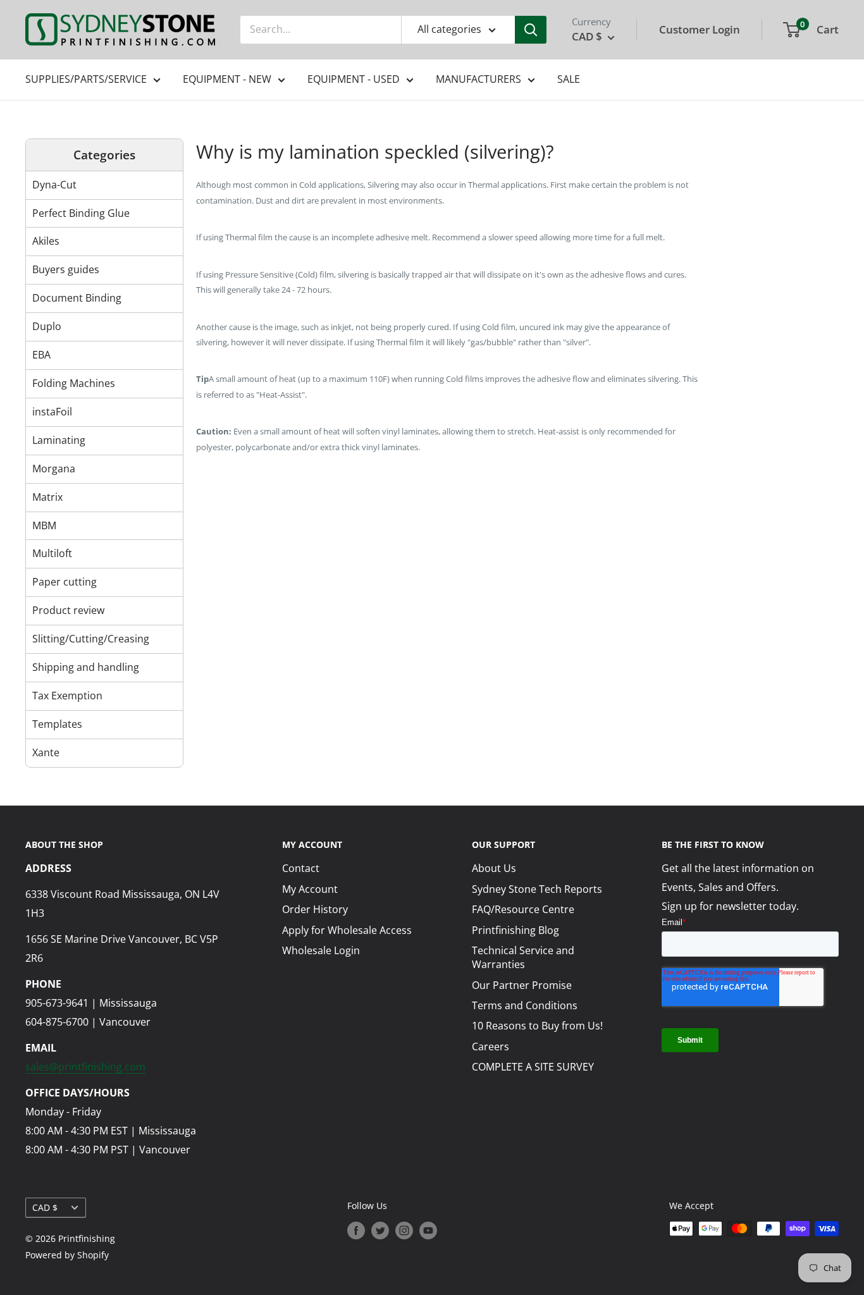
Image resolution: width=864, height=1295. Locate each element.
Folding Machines (73, 383)
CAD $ (45, 1207)
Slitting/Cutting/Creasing (90, 639)
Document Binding (76, 298)
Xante (45, 752)
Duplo (46, 326)
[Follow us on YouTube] (428, 1230)
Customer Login (699, 29)
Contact (300, 868)
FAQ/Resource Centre (523, 909)
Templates (57, 724)
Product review (68, 610)
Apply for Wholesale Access (347, 930)
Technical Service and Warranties (523, 957)
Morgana (53, 469)
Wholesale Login (321, 950)
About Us (494, 868)
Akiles (45, 241)
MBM (44, 525)
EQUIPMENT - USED (353, 79)
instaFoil (52, 412)
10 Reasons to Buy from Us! (537, 1026)
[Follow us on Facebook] (356, 1230)
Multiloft (52, 553)
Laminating (58, 440)
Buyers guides (65, 269)
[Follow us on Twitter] (380, 1230)
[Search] (530, 30)
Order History (315, 909)
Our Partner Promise (522, 985)
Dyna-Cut (54, 185)
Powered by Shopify (67, 1255)
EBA (41, 355)
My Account (310, 889)
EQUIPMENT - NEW (227, 79)
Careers (490, 1046)
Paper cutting (64, 582)
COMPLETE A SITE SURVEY (533, 1067)
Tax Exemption (67, 696)
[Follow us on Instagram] (404, 1230)
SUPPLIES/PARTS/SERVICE (86, 79)
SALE (568, 79)
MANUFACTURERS (478, 79)
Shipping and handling (85, 667)
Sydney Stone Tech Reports (537, 889)
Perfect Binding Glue (81, 213)
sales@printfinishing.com (85, 1067)
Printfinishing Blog (515, 930)
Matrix (47, 497)
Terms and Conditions (524, 1005)
